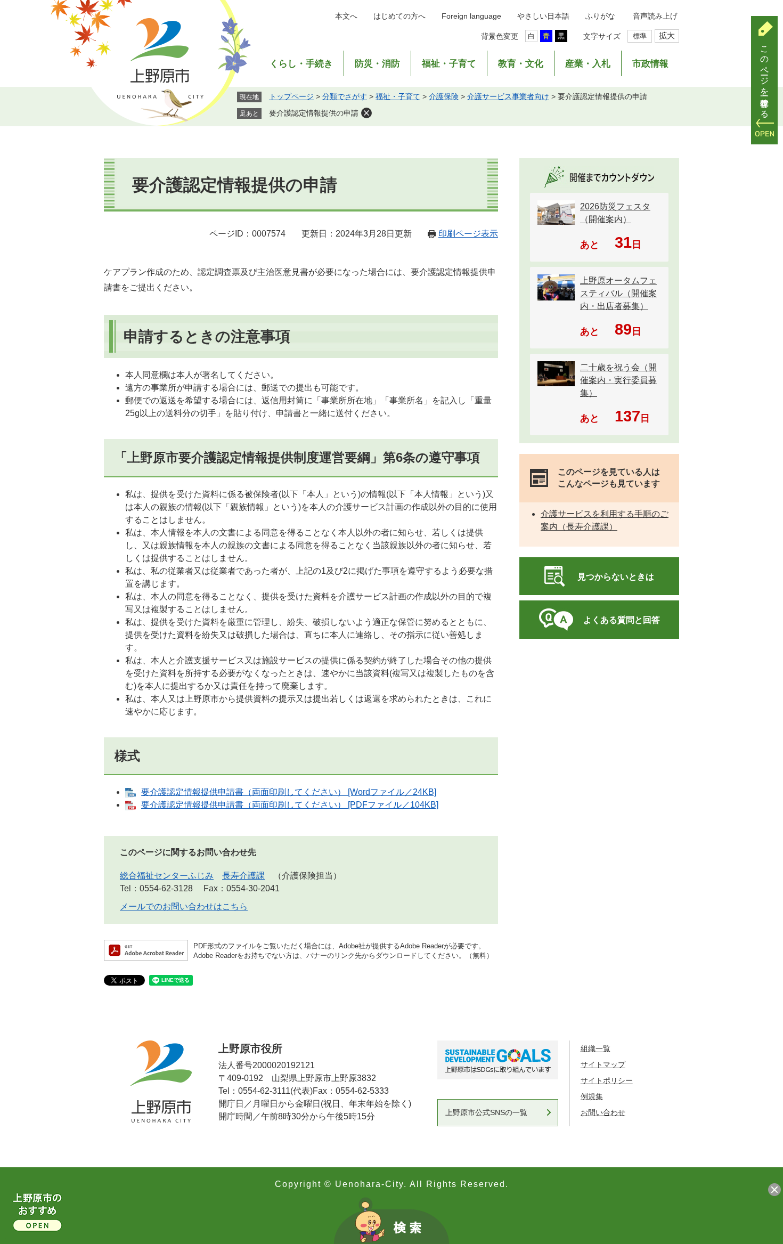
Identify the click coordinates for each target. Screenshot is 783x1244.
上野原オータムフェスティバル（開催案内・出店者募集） (618, 293)
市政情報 (650, 64)
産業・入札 (587, 64)
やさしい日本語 (543, 16)
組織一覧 (595, 1048)
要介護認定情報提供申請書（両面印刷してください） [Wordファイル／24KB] (288, 791)
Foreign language (471, 16)
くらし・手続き (301, 64)
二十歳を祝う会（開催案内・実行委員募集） (618, 380)
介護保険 (444, 96)
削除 (366, 113)
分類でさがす (344, 96)
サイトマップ (603, 1064)
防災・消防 (377, 64)
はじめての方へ (399, 16)
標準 (640, 36)
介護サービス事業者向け (508, 96)
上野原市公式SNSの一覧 (486, 1112)
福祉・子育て (449, 64)
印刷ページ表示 (468, 233)
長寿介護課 (243, 875)
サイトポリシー (607, 1080)
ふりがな (600, 16)
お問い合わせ (603, 1112)
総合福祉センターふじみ (167, 875)
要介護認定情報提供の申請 (313, 113)
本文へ (346, 16)
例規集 (592, 1096)
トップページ (291, 96)
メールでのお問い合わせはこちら (184, 906)
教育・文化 (520, 64)
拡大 (667, 35)
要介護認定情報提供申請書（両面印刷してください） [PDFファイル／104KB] (289, 804)
